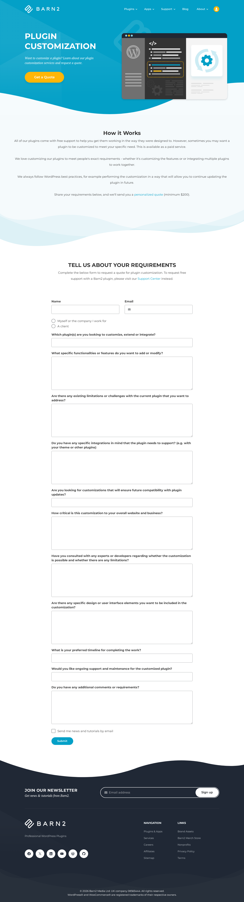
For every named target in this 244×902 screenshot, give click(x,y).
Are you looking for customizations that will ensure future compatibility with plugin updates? (116, 492)
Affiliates (149, 851)
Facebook (29, 853)
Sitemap (149, 858)
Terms (181, 858)
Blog (185, 9)
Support (166, 9)
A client (63, 326)
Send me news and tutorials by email (85, 731)
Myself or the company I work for (81, 321)
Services (149, 838)
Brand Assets (186, 831)
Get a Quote (44, 77)
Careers (148, 844)
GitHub (84, 853)
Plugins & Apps (153, 831)
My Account (216, 9)
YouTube (62, 853)
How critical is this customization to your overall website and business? (107, 513)
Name (56, 301)
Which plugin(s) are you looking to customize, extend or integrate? (103, 334)
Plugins (129, 9)
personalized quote (148, 194)
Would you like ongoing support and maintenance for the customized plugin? (111, 669)
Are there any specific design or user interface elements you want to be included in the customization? (119, 605)
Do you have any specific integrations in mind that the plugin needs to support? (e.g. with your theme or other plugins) (121, 445)
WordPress (73, 853)
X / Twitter (40, 853)
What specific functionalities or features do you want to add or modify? (107, 353)
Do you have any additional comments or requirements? (95, 687)
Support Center (149, 279)
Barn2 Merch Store (189, 838)
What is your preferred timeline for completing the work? (96, 650)
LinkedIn (51, 853)
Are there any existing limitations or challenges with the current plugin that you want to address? (120, 398)
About (201, 9)
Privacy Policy (186, 851)
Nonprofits (184, 844)
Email (129, 301)
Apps (147, 9)
